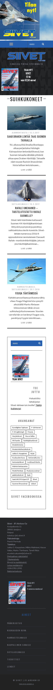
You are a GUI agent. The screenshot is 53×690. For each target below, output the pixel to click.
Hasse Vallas (30, 436)
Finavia (30, 432)
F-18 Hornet (36, 427)
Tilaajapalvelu (13, 559)
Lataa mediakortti (15, 565)
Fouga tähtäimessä (26, 293)
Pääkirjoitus (14, 623)
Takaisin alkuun (25, 684)
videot (33, 484)
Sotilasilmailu (20, 204)
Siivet (35, 479)
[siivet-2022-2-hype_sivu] (20, 38)
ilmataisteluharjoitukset (21, 449)
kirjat (32, 453)
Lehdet (11, 666)
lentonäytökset (18, 462)
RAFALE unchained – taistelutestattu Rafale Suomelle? (26, 211)
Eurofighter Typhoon (20, 427)
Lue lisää (26, 170)
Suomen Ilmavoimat (19, 484)
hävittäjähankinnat (30, 440)
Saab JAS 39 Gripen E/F (20, 479)
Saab (28, 475)
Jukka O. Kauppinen (19, 453)
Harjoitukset (17, 436)
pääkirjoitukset (17, 475)
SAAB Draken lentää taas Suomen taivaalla (26, 138)
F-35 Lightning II (18, 432)
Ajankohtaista (20, 132)
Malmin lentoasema (19, 466)
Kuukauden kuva (18, 458)
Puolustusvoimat (33, 471)
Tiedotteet (13, 659)
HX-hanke (16, 440)
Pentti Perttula (17, 471)
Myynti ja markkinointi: (17, 562)
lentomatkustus (34, 458)
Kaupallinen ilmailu (19, 644)
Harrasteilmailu (26, 287)
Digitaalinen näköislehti (17, 556)
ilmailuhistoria (17, 445)
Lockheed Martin (33, 462)
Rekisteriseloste (14, 571)
